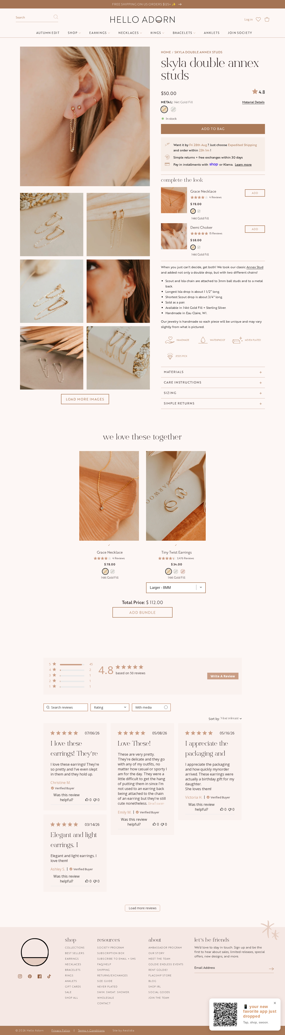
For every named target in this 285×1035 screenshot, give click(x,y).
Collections (75, 947)
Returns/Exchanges (112, 975)
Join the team (159, 997)
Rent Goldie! (158, 969)
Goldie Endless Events (166, 964)
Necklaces (73, 964)
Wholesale (105, 997)
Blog (152, 981)
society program (110, 947)
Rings (69, 975)
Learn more (243, 164)
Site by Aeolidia (123, 1030)
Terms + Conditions (91, 1030)
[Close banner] (275, 1003)
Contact (104, 1003)
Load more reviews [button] (143, 908)
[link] (71, 687)
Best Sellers (74, 953)
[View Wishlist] (258, 19)
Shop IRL (155, 986)
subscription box (110, 953)
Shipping (103, 969)
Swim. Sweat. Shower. (113, 992)
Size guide (105, 981)
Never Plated (107, 986)
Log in (248, 19)
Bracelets (73, 969)
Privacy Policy (60, 1030)
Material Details (253, 102)
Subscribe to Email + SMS (116, 958)
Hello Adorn (35, 1030)
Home (166, 52)
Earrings (72, 958)
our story (156, 953)
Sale (68, 992)
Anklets (71, 981)
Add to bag (213, 128)
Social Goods (159, 992)
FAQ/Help (104, 964)
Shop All (71, 997)
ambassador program (165, 947)
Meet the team (159, 958)
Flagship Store (160, 975)
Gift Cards (73, 986)
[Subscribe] (271, 969)
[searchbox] (65, 707)
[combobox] (37, 17)
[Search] (56, 18)
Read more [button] (156, 804)
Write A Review (223, 676)
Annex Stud (254, 267)
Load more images (85, 399)
